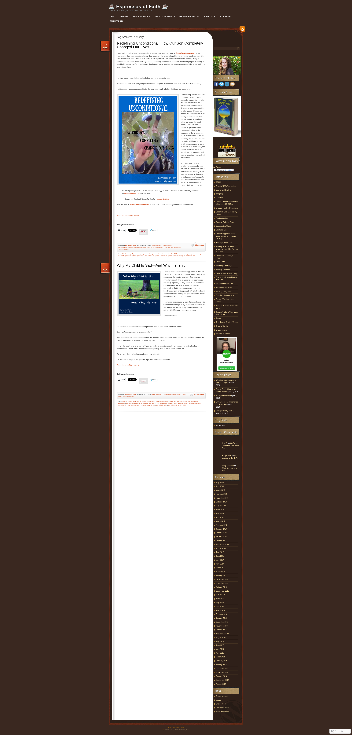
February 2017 (221, 572)
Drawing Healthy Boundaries (227, 208)
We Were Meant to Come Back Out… (230, 445)
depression (135, 254)
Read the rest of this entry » (128, 216)
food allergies (143, 403)
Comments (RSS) (183, 729)
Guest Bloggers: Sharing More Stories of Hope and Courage (226, 236)
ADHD (154, 245)
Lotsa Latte (220, 262)
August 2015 (221, 637)
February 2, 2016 (162, 199)
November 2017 (222, 537)
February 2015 (221, 661)
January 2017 (221, 575)
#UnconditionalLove (132, 194)
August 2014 (221, 684)
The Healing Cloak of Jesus (227, 322)
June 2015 (220, 645)
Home (112, 16)
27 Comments (199, 394)
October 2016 (221, 587)
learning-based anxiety (181, 403)
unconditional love (189, 255)
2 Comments (199, 245)
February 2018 (221, 525)
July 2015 (220, 641)
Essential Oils (116, 21)
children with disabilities (190, 401)
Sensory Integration (174, 247)
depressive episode (132, 403)
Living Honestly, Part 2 (225, 411)
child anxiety (142, 401)
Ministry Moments (223, 269)
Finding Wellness (222, 218)
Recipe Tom (226, 455)
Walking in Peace (223, 334)
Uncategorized (221, 330)
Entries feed (221, 704)
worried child (182, 405)
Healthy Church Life (224, 243)
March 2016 (220, 610)
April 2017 (220, 564)
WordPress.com (222, 712)
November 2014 (222, 672)
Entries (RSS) (169, 729)
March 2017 (220, 568)
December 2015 (222, 622)
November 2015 (222, 626)
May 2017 (220, 560)
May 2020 (220, 482)
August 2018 (221, 506)
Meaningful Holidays (224, 266)
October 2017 (221, 541)
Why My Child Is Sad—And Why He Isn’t (151, 265)
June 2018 (220, 510)
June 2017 (220, 556)
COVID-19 (220, 198)
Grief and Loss (222, 230)
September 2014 (222, 680)
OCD (175, 254)
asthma (135, 401)
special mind (140, 255)
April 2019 (220, 486)
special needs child (161, 255)
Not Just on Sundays (165, 16)
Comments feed (222, 708)
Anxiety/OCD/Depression (164, 245)
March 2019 (220, 490)
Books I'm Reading (223, 190)
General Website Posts (225, 222)
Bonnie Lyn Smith (131, 245)
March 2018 (220, 521)
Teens (218, 318)
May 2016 (220, 603)
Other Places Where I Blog (159, 247)
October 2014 (221, 676)
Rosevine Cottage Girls (185, 53)
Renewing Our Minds (224, 287)
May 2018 (220, 513)
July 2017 (220, 552)
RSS (241, 30)
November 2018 (222, 498)
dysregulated (144, 254)
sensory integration (189, 254)
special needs (149, 255)
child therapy (151, 401)
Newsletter (209, 16)
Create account (222, 696)
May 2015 (220, 649)
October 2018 (221, 502)
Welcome (124, 16)
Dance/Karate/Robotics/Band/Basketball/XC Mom (134, 247)
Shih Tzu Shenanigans (225, 295)
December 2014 (222, 668)
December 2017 (222, 533)
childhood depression (162, 401)
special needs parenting (175, 255)
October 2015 (221, 630)
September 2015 (222, 634)
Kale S (224, 443)
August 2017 (221, 548)
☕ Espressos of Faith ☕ (138, 6)
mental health (168, 254)
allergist (124, 401)
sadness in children (134, 405)
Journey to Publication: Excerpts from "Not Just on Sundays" (227, 248)
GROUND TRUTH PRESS (189, 16)
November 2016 (222, 583)
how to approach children (165, 403)
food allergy (152, 403)
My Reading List (227, 16)
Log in (218, 700)
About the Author (141, 16)
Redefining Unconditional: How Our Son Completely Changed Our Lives (160, 45)
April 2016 (220, 606)
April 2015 (220, 653)
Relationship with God (224, 284)
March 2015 (220, 657)
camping (219, 194)
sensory (180, 254)
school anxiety (145, 405)
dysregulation (153, 254)
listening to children (195, 403)
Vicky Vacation (228, 466)
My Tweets (217, 167)
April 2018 (220, 517)
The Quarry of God (223, 396)
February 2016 (221, 614)
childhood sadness (176, 401)
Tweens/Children (123, 249)
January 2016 (221, 618)
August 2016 (221, 595)
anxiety (129, 254)
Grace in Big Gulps (223, 226)
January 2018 (221, 529)
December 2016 (222, 579)
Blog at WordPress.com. (176, 727)
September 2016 (222, 591)
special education (130, 255)
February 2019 (221, 494)
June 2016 (220, 599)
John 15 (160, 254)
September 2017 (222, 544)
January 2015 (221, 665)
